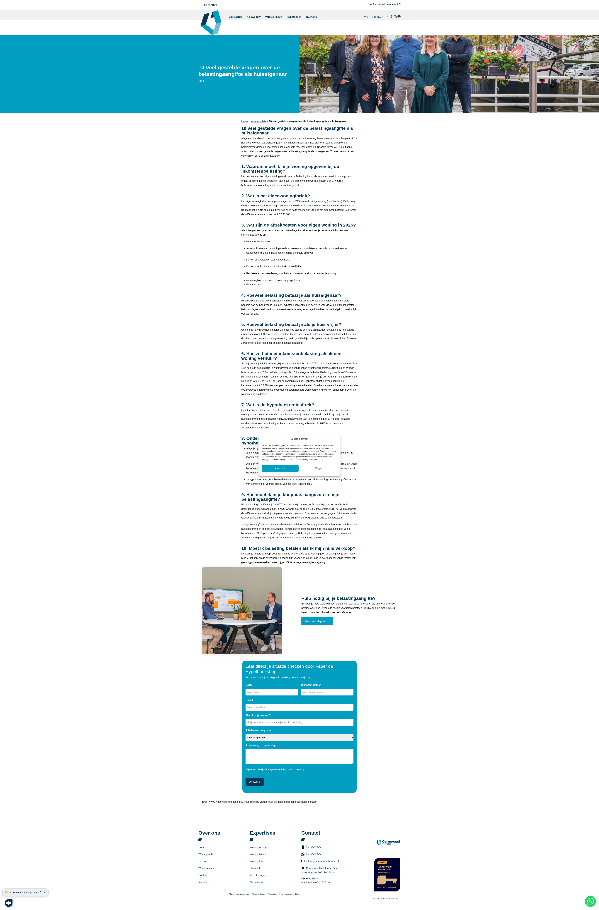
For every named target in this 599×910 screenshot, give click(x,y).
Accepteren (280, 468)
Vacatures (203, 882)
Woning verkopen (259, 847)
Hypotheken (294, 17)
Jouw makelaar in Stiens (289, 894)
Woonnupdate (258, 121)
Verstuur (253, 781)
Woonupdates (206, 868)
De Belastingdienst (310, 205)
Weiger (318, 468)
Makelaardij (235, 17)
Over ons (311, 17)
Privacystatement (258, 894)
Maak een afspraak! (316, 621)
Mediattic (395, 898)
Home (244, 121)
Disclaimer (272, 894)
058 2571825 (210, 5)
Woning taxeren (258, 861)
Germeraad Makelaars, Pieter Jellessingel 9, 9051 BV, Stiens (319, 870)
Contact (202, 875)
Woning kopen (258, 854)
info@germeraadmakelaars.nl (322, 861)
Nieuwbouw (254, 17)
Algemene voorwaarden (239, 894)
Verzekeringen (273, 17)
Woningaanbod (206, 854)
